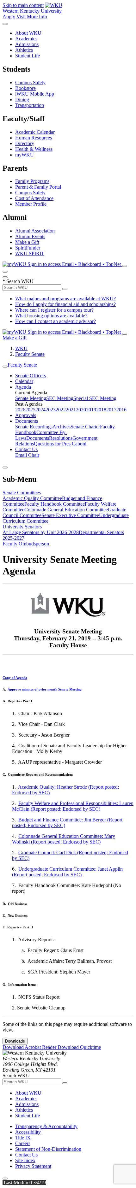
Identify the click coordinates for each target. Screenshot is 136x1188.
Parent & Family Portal (38, 187)
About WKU (28, 33)
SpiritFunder (27, 247)
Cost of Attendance (34, 198)
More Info (37, 16)
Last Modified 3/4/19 (24, 1182)
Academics (26, 38)
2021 (71, 409)
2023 (51, 409)
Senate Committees (22, 492)
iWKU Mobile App (34, 94)
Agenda (23, 387)
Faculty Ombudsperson (26, 543)
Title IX (23, 1137)
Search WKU (18, 281)
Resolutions (60, 438)
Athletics (24, 50)
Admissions (27, 44)
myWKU (24, 154)
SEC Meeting (59, 398)
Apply (9, 16)
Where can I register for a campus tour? (54, 310)
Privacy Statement (33, 1166)
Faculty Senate (30, 354)
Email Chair (27, 455)
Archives (62, 426)
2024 (40, 409)
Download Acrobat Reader (30, 1047)
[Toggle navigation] (5, 367)
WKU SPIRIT (29, 253)
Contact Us (26, 449)
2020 (81, 409)
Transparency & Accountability (46, 1126)
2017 (111, 409)
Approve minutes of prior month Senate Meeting (45, 689)
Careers (22, 1143)
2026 (20, 409)
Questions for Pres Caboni (60, 443)
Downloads (15, 1041)
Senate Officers (30, 375)
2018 (101, 409)
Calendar (24, 381)
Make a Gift (27, 242)
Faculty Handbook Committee (54, 504)
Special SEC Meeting (94, 398)
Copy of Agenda (15, 677)
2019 (91, 409)
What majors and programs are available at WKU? (65, 298)
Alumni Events (30, 236)
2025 (30, 409)
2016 (121, 409)
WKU (21, 348)
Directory (24, 143)
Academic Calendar (35, 132)
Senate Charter (85, 426)
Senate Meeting (30, 398)
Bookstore (25, 88)
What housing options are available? (51, 315)
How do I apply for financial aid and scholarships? (65, 304)
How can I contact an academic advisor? (55, 321)
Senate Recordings (34, 426)
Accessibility (28, 1132)
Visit (21, 16)
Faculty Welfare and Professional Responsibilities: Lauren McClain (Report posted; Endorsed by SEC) (72, 806)
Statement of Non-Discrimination (48, 1149)
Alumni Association (35, 230)
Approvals (25, 415)
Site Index (25, 1160)
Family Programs (32, 181)
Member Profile (30, 204)
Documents (26, 421)
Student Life (27, 55)
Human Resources (33, 137)
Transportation (29, 105)
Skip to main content (23, 5)
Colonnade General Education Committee (66, 509)
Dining (22, 99)
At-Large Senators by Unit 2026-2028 (41, 532)
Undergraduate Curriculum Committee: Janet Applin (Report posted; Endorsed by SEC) (67, 871)
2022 (61, 409)
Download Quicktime (79, 1047)
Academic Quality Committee (32, 498)
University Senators (22, 526)
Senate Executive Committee (70, 515)
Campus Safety (30, 82)
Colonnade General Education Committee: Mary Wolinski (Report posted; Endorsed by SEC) (63, 838)
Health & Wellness (34, 149)
